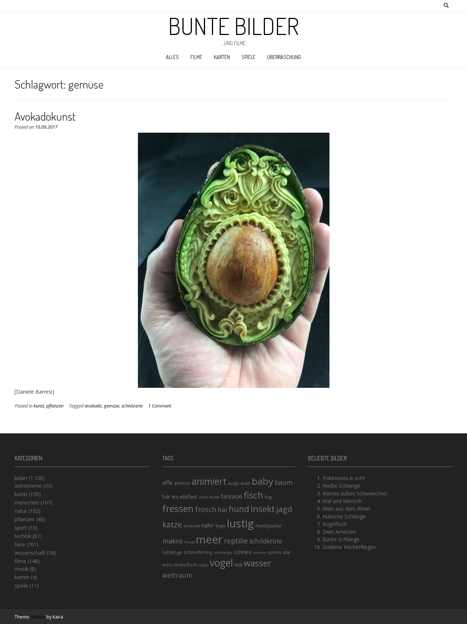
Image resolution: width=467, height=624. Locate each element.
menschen (27, 502)
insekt (263, 509)
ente (203, 497)
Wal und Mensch (342, 501)
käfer (208, 525)
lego (220, 525)
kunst (39, 406)
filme (196, 57)
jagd (284, 509)
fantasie (231, 496)
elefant (188, 496)
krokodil (192, 526)
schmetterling (198, 552)
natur (21, 510)
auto (245, 483)
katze (172, 524)
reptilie (236, 541)
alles (172, 57)
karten (222, 57)
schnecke (223, 552)
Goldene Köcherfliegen (349, 546)
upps (203, 565)
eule (214, 497)
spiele (248, 57)
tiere (20, 544)
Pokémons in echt (344, 478)
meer (209, 539)
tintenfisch (185, 564)
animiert (209, 481)
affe (167, 483)
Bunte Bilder (233, 26)
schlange (172, 552)
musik (21, 568)
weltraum (177, 575)
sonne (259, 552)
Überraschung (284, 57)
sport (21, 527)
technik (23, 536)
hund (239, 509)
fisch (253, 495)
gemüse (111, 406)
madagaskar (268, 526)
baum (284, 482)
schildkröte (265, 541)
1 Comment (159, 406)
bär (166, 496)
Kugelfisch (335, 523)
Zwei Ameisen (339, 531)
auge (233, 483)
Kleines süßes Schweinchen (355, 493)
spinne (274, 552)
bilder (21, 478)
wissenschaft (30, 552)
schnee (243, 551)
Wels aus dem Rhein (346, 508)
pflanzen (54, 406)
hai (222, 509)
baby (262, 481)
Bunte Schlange (341, 539)
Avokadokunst (45, 116)
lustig (240, 523)
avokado (93, 406)
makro (172, 540)
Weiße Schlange (341, 485)
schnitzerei (132, 406)
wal (238, 564)
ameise (182, 483)
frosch (205, 509)
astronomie (28, 485)
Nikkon (38, 617)
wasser (257, 563)
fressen (177, 508)
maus (189, 542)
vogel (221, 562)
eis (175, 496)
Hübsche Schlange (344, 516)
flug (268, 497)
